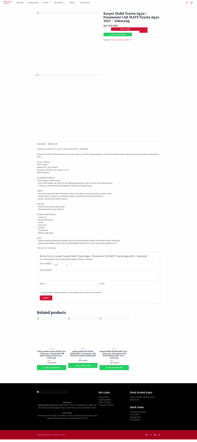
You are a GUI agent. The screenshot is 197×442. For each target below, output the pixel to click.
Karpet (114, 40)
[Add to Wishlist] (143, 30)
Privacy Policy (103, 397)
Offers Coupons (104, 402)
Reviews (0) (52, 144)
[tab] (41, 144)
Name (43, 284)
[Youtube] (155, 435)
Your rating (46, 263)
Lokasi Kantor (135, 420)
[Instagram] (151, 435)
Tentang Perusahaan (138, 412)
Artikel (71, 2)
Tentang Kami (33, 2)
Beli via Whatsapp (119, 34)
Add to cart (125, 29)
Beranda (20, 2)
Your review (46, 270)
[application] (49, 2)
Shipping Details (104, 400)
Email (102, 284)
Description (41, 144)
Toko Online (134, 414)
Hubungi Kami (135, 417)
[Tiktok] (159, 435)
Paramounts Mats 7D (124, 40)
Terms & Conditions (106, 405)
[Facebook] (146, 435)
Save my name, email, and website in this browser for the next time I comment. (72, 292)
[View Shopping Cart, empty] (191, 2)
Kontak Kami (85, 2)
